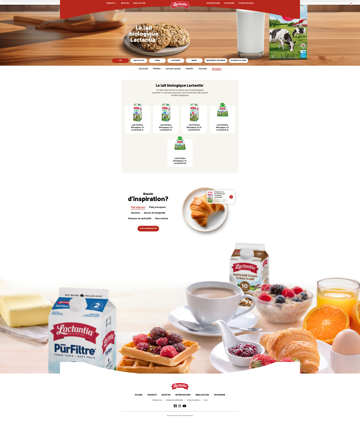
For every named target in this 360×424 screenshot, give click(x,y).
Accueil (139, 395)
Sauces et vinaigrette (154, 213)
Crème (157, 60)
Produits (110, 3)
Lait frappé (176, 60)
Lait (120, 60)
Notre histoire (213, 3)
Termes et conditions (193, 400)
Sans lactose (139, 3)
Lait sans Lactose (173, 69)
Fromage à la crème (238, 60)
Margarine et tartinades (215, 60)
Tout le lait (143, 69)
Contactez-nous (246, 3)
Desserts (135, 213)
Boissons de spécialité (139, 219)
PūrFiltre (157, 69)
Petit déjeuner (138, 207)
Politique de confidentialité (174, 400)
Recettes (125, 3)
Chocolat (202, 69)
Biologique (216, 69)
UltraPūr (189, 69)
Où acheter (229, 3)
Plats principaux (157, 207)
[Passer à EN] (206, 400)
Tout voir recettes (148, 228)
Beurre (194, 60)
